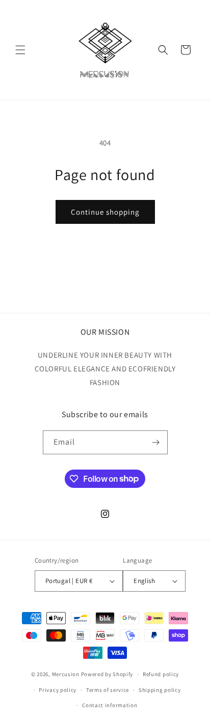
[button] (20, 50)
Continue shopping (105, 212)
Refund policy (161, 674)
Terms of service (107, 689)
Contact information (109, 705)
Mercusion (66, 674)
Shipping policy (160, 689)
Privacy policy (57, 689)
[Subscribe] (156, 442)
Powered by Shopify (107, 674)
